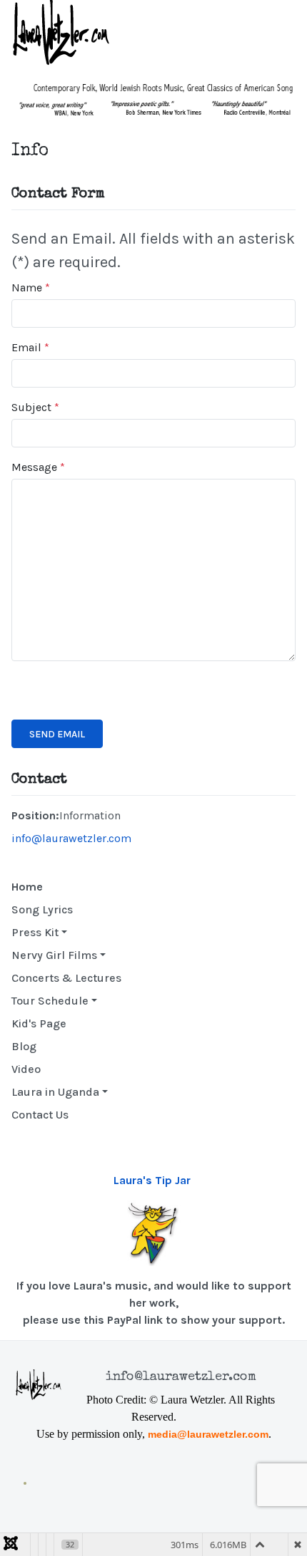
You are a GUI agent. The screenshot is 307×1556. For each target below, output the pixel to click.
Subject (35, 407)
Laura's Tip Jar (152, 1180)
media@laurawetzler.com (208, 1434)
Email (30, 347)
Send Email (57, 734)
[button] (66, 932)
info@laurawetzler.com (71, 838)
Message (38, 467)
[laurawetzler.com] (64, 32)
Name (30, 287)
